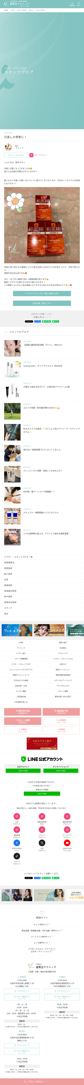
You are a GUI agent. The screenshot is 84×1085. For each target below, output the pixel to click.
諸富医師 (8, 585)
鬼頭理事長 (9, 562)
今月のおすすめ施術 (21, 680)
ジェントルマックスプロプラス (21, 669)
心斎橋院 (22, 976)
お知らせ (63, 664)
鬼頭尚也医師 (10, 602)
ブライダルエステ (63, 686)
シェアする (37, 321)
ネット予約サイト (41, 924)
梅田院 (22, 1031)
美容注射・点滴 (21, 686)
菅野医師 (8, 568)
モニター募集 (21, 691)
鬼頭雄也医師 (10, 590)
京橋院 (62, 976)
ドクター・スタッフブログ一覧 (18, 556)
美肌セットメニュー (63, 669)
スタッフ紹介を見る (17, 155)
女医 (6, 579)
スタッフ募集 (63, 691)
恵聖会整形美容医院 (63, 675)
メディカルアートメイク (63, 680)
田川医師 (8, 573)
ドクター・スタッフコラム (63, 658)
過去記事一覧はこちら (42, 303)
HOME (21, 642)
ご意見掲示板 (21, 696)
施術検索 (72, 5)
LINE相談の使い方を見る (41, 785)
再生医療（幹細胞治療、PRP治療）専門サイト (41, 930)
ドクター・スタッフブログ (21, 664)
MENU (79, 5)
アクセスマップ (23, 991)
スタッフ (8, 607)
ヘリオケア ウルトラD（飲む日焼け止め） (42, 293)
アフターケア (63, 653)
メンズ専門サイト (41, 942)
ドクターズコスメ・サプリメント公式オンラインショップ (42, 950)
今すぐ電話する (23, 997)
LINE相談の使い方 (21, 702)
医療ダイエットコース (21, 675)
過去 (6, 613)
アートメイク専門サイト (41, 936)
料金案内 (63, 648)
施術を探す (63, 642)
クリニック (21, 648)
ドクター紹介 (21, 653)
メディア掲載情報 (20, 658)
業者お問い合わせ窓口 (63, 696)
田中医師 (8, 596)
